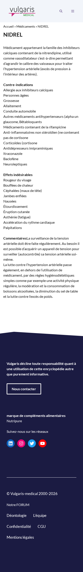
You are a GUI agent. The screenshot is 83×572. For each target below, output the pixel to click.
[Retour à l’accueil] (22, 11)
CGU (42, 526)
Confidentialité (19, 526)
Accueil (8, 26)
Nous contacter (24, 389)
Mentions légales (20, 537)
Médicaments (25, 26)
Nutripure (14, 421)
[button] (61, 11)
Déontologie (17, 515)
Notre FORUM (18, 505)
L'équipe (39, 515)
